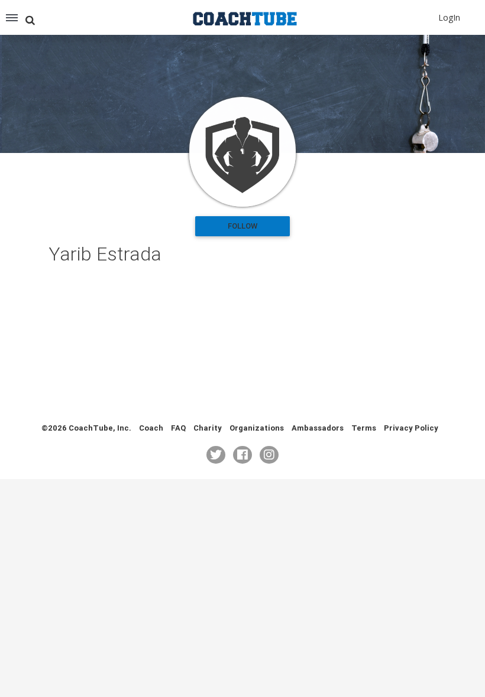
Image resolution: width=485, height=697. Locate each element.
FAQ (178, 428)
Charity (207, 428)
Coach (151, 428)
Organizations (256, 428)
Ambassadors (318, 428)
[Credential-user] (242, 152)
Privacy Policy (411, 428)
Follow (242, 226)
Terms (363, 428)
